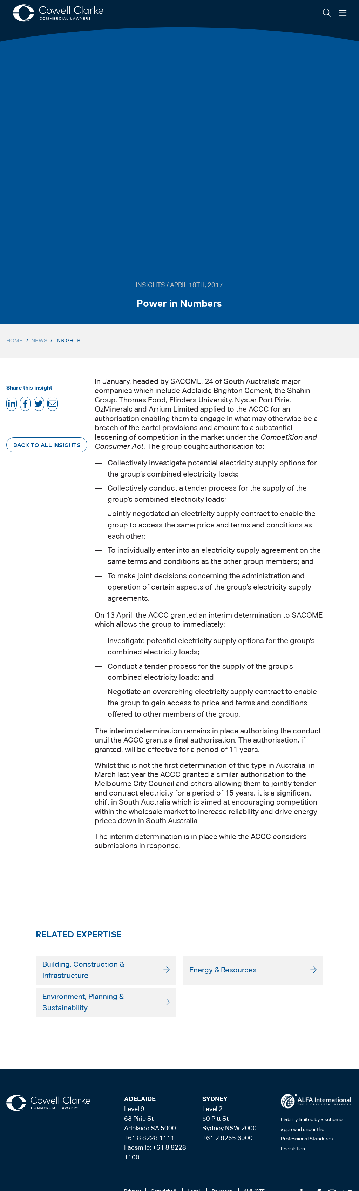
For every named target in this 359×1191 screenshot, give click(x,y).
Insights (67, 340)
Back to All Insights (47, 444)
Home (14, 340)
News (39, 340)
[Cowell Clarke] (48, 1103)
